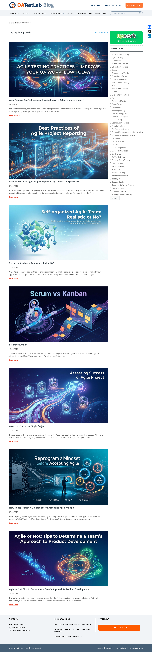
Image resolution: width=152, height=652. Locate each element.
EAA (113, 85)
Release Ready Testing (121, 160)
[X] (149, 31)
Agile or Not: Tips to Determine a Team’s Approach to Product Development (49, 589)
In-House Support (119, 113)
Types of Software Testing (123, 185)
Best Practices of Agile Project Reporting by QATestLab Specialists (44, 181)
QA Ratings (26, 13)
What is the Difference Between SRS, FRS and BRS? (72, 624)
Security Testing (119, 166)
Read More (13, 115)
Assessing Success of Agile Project (27, 426)
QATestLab (95, 5)
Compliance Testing (120, 76)
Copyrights (109, 648)
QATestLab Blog (14, 23)
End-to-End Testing (120, 89)
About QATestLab (113, 5)
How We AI (14, 13)
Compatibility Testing (121, 73)
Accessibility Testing (120, 54)
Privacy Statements (136, 648)
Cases (114, 70)
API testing (116, 61)
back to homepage (101, 32)
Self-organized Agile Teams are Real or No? (31, 263)
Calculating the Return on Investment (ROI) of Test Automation (72, 630)
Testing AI (116, 179)
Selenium (116, 169)
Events (115, 92)
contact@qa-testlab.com (21, 630)
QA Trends (71, 13)
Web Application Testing (122, 194)
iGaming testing (118, 110)
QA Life (115, 144)
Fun (113, 98)
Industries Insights (120, 116)
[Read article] (55, 42)
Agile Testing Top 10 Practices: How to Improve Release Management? (46, 100)
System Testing (118, 172)
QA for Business (118, 141)
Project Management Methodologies (127, 132)
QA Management (119, 148)
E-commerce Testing (120, 82)
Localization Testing (120, 123)
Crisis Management (120, 79)
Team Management (120, 176)
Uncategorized (118, 188)
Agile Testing (117, 57)
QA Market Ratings (120, 151)
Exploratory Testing (120, 95)
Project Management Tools (123, 135)
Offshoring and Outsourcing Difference (68, 636)
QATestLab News (119, 157)
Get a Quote (119, 627)
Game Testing (118, 104)
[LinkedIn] (149, 36)
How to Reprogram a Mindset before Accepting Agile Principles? (43, 507)
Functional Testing (120, 101)
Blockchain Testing (120, 67)
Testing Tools (118, 182)
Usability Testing (119, 191)
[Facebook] (149, 27)
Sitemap (100, 648)
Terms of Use (121, 648)
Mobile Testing (101, 13)
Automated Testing (85, 13)
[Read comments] (61, 42)
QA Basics (116, 138)
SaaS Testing (117, 163)
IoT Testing (117, 120)
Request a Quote (134, 5)
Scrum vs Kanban (18, 344)
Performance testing (120, 129)
